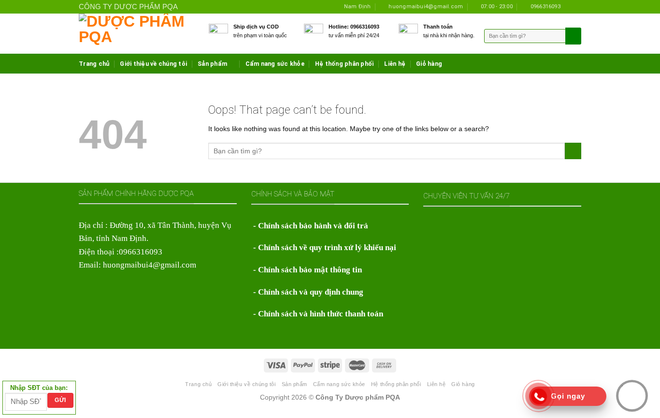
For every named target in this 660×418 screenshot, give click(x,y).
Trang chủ (94, 63)
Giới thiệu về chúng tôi (153, 63)
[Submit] (573, 151)
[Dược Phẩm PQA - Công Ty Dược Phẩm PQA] (136, 34)
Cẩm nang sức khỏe (274, 63)
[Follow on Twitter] (576, 6)
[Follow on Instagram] (569, 6)
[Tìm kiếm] (572, 36)
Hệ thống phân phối (344, 63)
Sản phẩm (212, 63)
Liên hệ (394, 63)
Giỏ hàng (429, 63)
